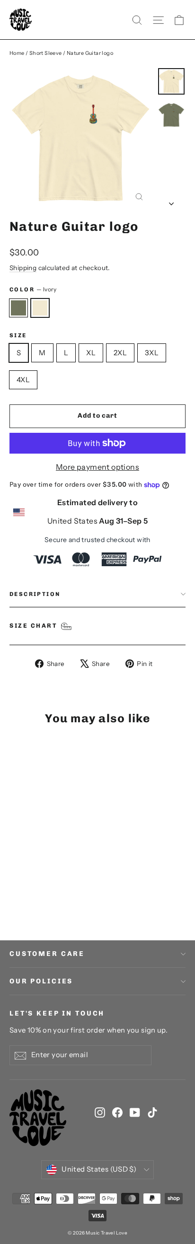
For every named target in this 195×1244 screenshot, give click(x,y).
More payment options (97, 467)
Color (33, 289)
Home (17, 53)
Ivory (40, 308)
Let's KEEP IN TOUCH (57, 1013)
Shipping (22, 268)
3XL (152, 352)
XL (91, 352)
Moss (18, 308)
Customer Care (47, 954)
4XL (23, 379)
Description (34, 594)
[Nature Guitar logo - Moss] (14, 894)
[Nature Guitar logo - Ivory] (25, 894)
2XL (120, 352)
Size (18, 335)
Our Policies (41, 981)
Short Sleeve (45, 53)
